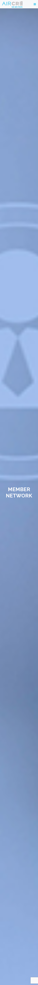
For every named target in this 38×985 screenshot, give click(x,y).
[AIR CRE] (12, 4)
